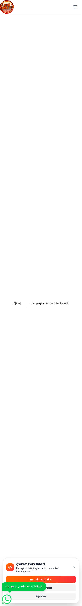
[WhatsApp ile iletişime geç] (7, 599)
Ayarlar (41, 596)
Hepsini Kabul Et (41, 579)
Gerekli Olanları (41, 588)
